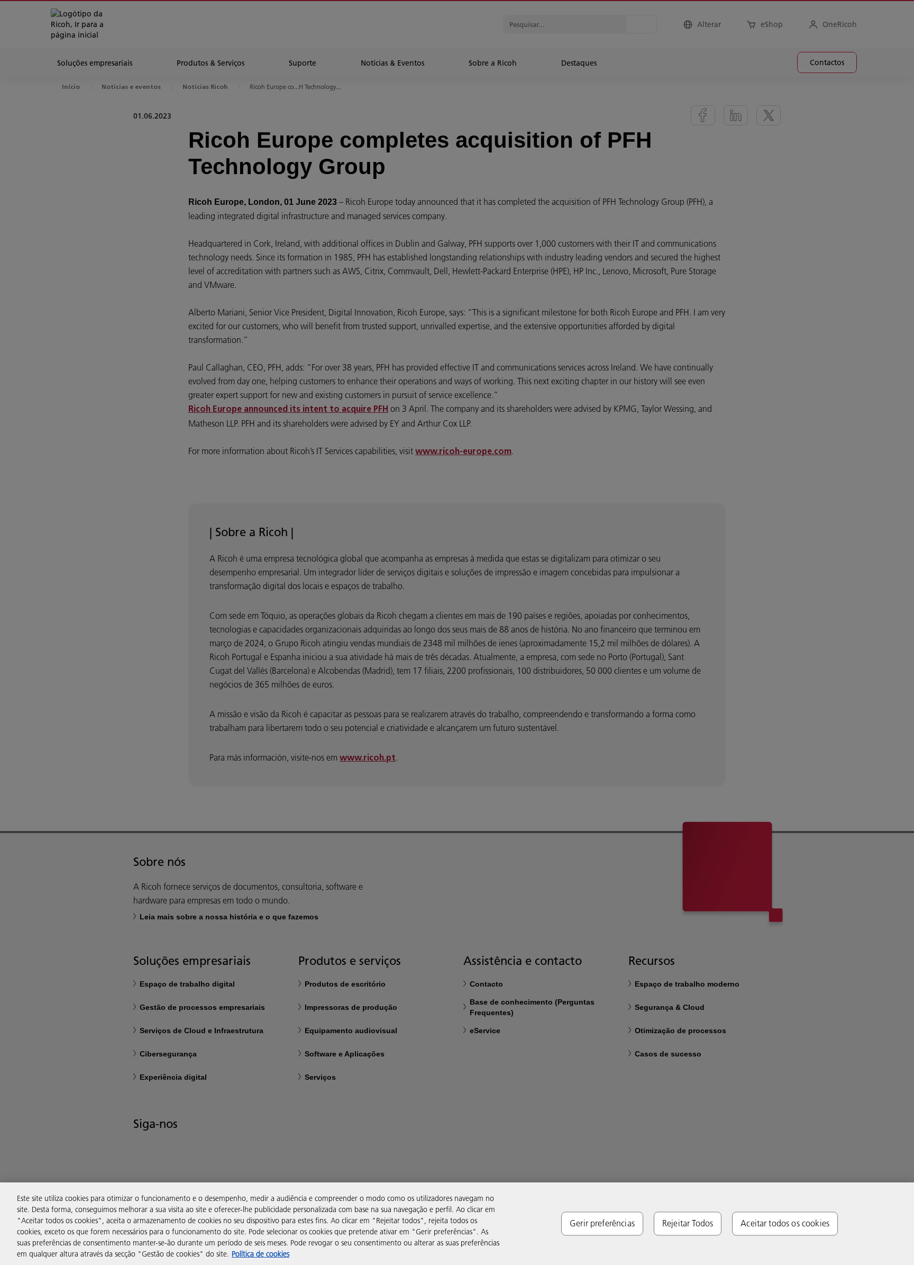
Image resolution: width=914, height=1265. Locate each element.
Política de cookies (260, 1254)
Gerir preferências (602, 1223)
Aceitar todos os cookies (785, 1223)
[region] (457, 1223)
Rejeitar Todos (687, 1223)
